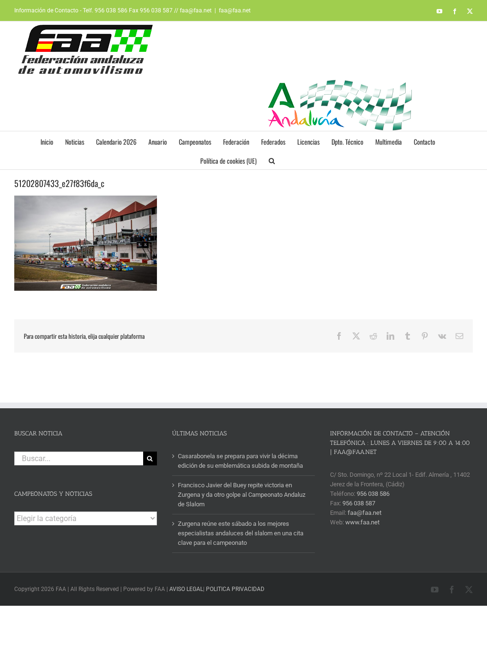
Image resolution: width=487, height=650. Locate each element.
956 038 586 (373, 493)
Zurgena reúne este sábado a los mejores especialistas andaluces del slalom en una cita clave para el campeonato (240, 533)
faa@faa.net (235, 10)
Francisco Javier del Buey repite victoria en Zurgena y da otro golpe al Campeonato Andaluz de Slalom (241, 495)
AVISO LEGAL (186, 589)
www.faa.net (362, 522)
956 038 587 (358, 503)
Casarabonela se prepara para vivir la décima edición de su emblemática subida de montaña (240, 461)
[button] (272, 159)
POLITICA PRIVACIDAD (235, 589)
